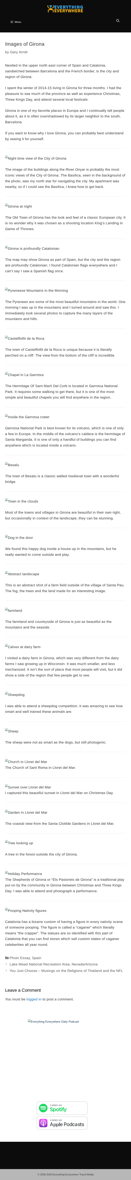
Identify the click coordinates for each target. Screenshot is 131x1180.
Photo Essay (20, 958)
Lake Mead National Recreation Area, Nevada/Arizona (54, 964)
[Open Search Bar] (118, 21)
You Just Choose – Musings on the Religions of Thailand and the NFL (66, 971)
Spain (36, 958)
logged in (33, 999)
